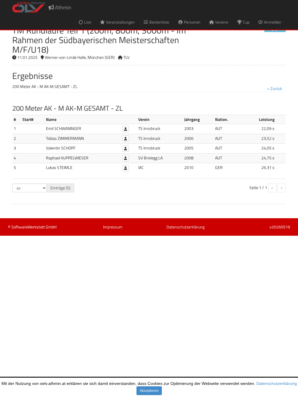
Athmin (62, 7)
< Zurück (274, 88)
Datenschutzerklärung (276, 383)
